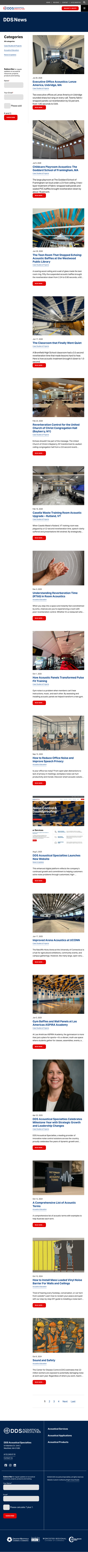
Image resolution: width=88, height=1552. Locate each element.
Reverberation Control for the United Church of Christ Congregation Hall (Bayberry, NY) (56, 428)
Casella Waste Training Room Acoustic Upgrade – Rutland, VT (57, 514)
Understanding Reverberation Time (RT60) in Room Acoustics (55, 594)
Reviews (56, 2)
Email (5, 1495)
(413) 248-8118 (75, 2)
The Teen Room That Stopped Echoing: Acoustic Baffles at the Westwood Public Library (57, 258)
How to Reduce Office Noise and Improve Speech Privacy (53, 759)
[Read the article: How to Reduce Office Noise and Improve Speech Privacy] (58, 734)
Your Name (7, 1483)
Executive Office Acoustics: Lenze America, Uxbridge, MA (54, 83)
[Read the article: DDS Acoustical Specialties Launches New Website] (58, 823)
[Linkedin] (15, 1465)
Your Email (8, 93)
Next (65, 1401)
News (48, 2)
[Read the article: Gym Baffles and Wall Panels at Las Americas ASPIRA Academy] (58, 995)
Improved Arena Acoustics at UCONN (56, 940)
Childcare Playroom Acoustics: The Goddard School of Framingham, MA (55, 168)
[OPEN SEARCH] (83, 2)
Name (6, 81)
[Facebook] (6, 1465)
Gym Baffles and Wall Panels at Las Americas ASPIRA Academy (55, 1023)
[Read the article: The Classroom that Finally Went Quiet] (58, 316)
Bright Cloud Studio (72, 1480)
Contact (65, 2)
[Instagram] (10, 1465)
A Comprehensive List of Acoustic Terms (54, 1204)
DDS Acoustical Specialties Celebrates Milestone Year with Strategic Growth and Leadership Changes (57, 1122)
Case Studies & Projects (41, 88)
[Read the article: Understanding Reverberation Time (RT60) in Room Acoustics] (58, 569)
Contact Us (8, 1458)
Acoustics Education (40, 600)
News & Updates (38, 862)
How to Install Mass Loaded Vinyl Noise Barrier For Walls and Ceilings (57, 1281)
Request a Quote (70, 8)
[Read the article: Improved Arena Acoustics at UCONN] (58, 914)
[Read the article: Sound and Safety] (58, 1336)
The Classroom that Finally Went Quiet (57, 343)
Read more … (38, 106)
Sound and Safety (44, 1360)
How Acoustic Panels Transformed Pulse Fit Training (58, 679)
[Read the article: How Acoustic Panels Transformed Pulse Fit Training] (58, 651)
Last (73, 1401)
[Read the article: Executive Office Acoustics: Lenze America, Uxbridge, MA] (58, 55)
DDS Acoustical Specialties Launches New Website (56, 857)
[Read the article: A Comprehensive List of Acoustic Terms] (58, 1179)
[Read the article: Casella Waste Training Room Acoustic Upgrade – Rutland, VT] (58, 486)
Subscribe (10, 117)
